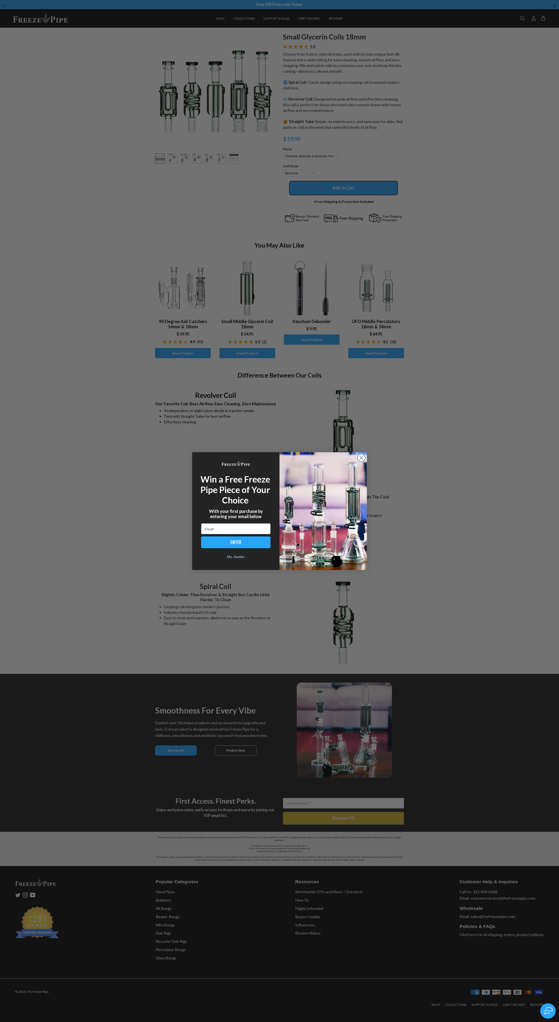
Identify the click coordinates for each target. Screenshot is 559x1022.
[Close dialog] (361, 458)
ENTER (235, 542)
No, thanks (236, 557)
